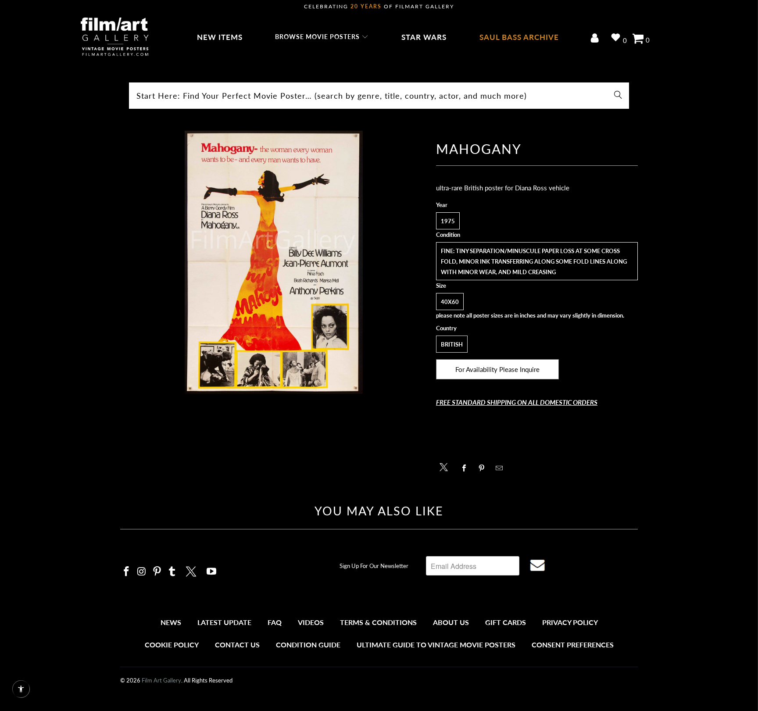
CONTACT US (237, 644)
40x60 (450, 301)
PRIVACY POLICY (570, 622)
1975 (448, 221)
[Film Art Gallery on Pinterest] (157, 571)
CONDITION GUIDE (308, 644)
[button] (321, 37)
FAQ (275, 622)
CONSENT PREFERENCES (573, 644)
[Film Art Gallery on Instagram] (142, 571)
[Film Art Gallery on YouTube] (211, 571)
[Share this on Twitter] (446, 466)
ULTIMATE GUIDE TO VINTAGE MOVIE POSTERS (436, 644)
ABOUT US (451, 622)
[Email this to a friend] (501, 468)
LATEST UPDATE (224, 622)
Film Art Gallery (161, 680)
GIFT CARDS (505, 622)
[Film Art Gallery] (115, 37)
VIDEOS (311, 622)
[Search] (618, 95)
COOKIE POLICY (172, 644)
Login (596, 38)
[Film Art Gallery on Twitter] (192, 570)
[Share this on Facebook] (466, 468)
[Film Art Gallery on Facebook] (126, 571)
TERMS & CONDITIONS (378, 622)
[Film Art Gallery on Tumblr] (172, 571)
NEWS (171, 622)
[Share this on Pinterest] (484, 468)
